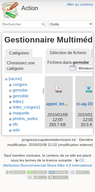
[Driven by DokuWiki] (58, 177)
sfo (15, 124)
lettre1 (18, 101)
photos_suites (25, 118)
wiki (16, 130)
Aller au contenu (80, 4)
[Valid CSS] (37, 177)
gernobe (20, 90)
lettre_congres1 (27, 107)
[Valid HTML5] (79, 172)
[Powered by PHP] (58, 172)
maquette (21, 113)
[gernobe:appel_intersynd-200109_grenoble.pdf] (58, 88)
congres (20, 84)
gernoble (21, 96)
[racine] (15, 79)
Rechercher (44, 24)
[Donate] (37, 172)
